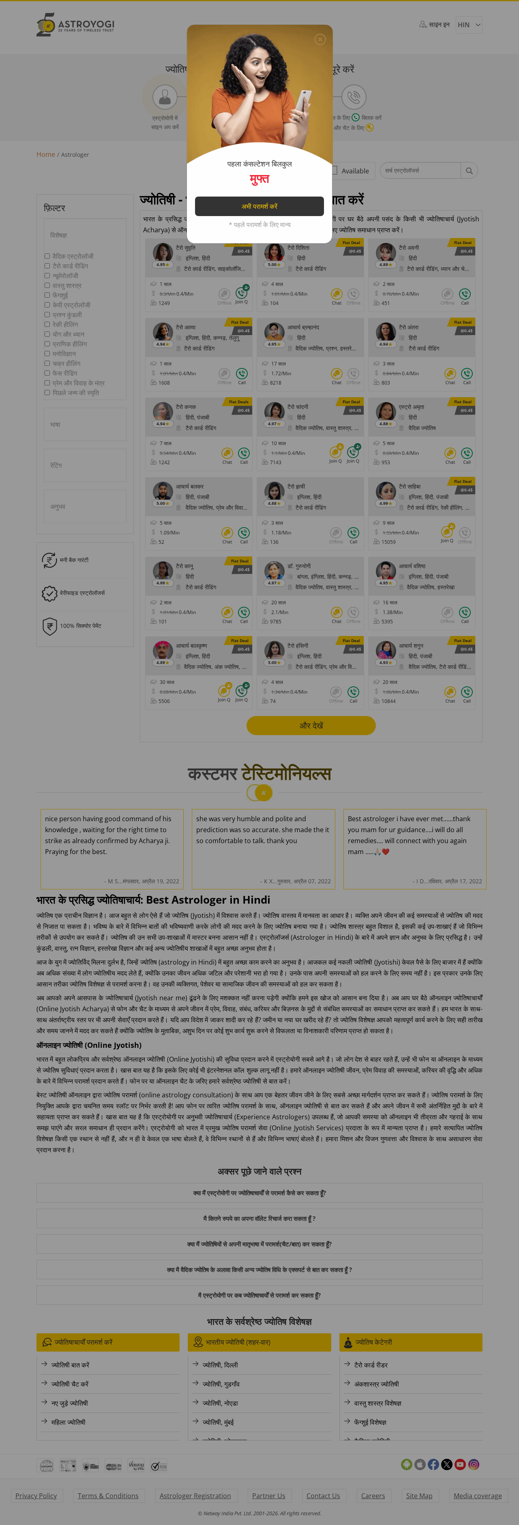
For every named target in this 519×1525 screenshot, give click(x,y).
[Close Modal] (320, 37)
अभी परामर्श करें (259, 206)
